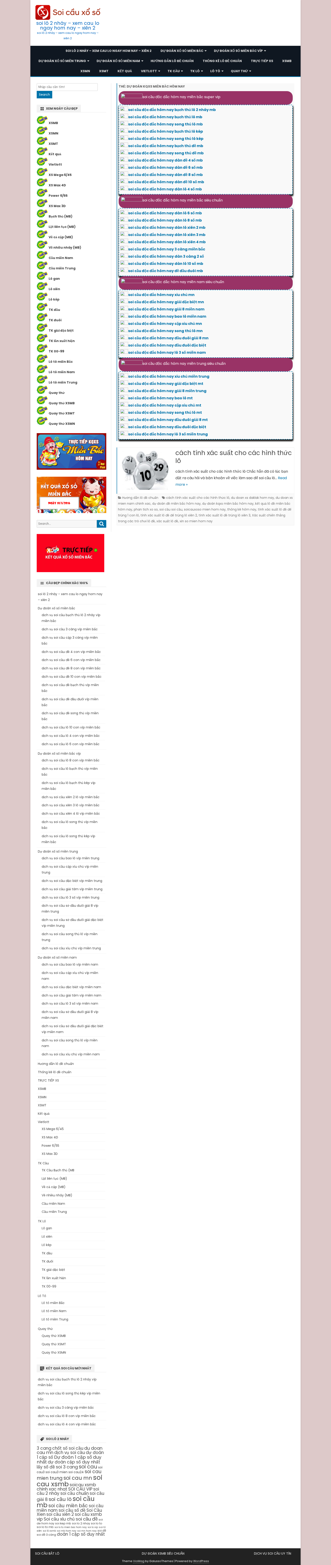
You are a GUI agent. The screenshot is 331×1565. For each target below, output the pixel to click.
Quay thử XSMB (62, 403)
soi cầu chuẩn (74, 1493)
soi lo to (96, 1523)
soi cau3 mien (56, 1472)
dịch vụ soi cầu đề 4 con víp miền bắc (71, 652)
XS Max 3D (57, 206)
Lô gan (54, 278)
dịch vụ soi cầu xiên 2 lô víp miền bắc (71, 797)
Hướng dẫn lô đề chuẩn (172, 61)
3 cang (44, 1448)
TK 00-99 (56, 351)
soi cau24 (76, 1472)
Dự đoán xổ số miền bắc (182, 51)
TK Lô (195, 71)
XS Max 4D (57, 185)
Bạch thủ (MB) (61, 216)
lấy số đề (46, 1467)
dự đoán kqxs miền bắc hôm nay (228, 503)
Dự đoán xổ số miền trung (62, 61)
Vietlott (149, 71)
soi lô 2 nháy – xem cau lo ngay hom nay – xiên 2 (67, 25)
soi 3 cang (67, 1467)
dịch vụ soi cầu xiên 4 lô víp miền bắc (71, 813)
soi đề (101, 1531)
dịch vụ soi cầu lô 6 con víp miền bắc (71, 744)
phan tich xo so (146, 509)
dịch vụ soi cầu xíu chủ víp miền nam (71, 1054)
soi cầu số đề (72, 1510)
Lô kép (54, 299)
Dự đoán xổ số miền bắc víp (238, 51)
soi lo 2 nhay (81, 1523)
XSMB (287, 61)
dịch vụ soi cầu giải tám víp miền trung (72, 889)
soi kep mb (63, 1523)
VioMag (138, 1561)
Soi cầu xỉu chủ (59, 1519)
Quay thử (239, 71)
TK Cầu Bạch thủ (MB (58, 1170)
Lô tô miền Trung (63, 382)
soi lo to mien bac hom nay (70, 1527)
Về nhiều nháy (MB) (65, 247)
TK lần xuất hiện (62, 341)
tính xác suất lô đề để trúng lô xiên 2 (169, 515)
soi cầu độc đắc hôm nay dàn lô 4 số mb (165, 189)
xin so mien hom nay (196, 521)
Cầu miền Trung (62, 268)
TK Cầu (174, 71)
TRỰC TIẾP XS (262, 61)
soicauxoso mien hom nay (205, 509)
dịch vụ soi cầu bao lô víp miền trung (70, 858)
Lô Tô (215, 71)
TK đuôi (55, 320)
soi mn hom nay (87, 1531)
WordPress (201, 1561)
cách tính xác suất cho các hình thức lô (233, 456)
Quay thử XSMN (62, 423)
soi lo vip (93, 1527)
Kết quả (125, 71)
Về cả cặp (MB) (61, 237)
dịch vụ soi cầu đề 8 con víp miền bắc (71, 668)
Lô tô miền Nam (62, 372)
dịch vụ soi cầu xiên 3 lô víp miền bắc (71, 805)
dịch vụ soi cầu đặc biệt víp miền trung (72, 880)
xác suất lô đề (167, 521)
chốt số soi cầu (67, 1448)
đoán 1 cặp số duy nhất (81, 1534)
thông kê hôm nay (241, 509)
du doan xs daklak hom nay (252, 497)
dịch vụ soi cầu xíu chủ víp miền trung (71, 948)
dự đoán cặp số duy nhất (74, 1462)
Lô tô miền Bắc (61, 361)
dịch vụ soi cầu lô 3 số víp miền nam (70, 1003)
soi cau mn (77, 1478)
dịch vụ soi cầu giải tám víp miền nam (71, 995)
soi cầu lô (60, 1499)
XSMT (104, 71)
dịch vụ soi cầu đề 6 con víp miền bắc (71, 660)
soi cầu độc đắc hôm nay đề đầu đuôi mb (165, 270)
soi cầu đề (87, 1519)
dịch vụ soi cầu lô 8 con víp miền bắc (71, 760)
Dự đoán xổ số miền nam (118, 61)
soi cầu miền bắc (68, 1505)
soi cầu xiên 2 (60, 1514)
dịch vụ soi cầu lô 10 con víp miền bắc (71, 727)
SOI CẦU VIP (80, 1489)
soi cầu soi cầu (170, 509)
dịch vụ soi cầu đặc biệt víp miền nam (71, 987)
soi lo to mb (45, 1527)
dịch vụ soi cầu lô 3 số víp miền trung (70, 897)
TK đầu (54, 309)
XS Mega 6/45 (60, 175)
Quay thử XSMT (62, 413)
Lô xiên (54, 289)
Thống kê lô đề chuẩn (222, 61)
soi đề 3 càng (46, 1535)
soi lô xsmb (49, 1531)
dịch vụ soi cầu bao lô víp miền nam (70, 964)
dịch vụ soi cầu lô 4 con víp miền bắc (71, 735)
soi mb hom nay (66, 1531)
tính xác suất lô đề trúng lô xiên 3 (224, 515)
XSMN (85, 71)
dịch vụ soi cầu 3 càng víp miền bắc (70, 629)
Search (44, 94)
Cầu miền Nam (61, 258)
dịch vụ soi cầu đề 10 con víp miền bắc (72, 676)
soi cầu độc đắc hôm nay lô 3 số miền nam (167, 352)
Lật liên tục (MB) (62, 226)
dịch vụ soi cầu (69, 1452)
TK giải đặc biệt (61, 330)
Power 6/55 (58, 195)
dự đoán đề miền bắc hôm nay (176, 503)
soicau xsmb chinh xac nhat (66, 1487)
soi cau (88, 1466)
